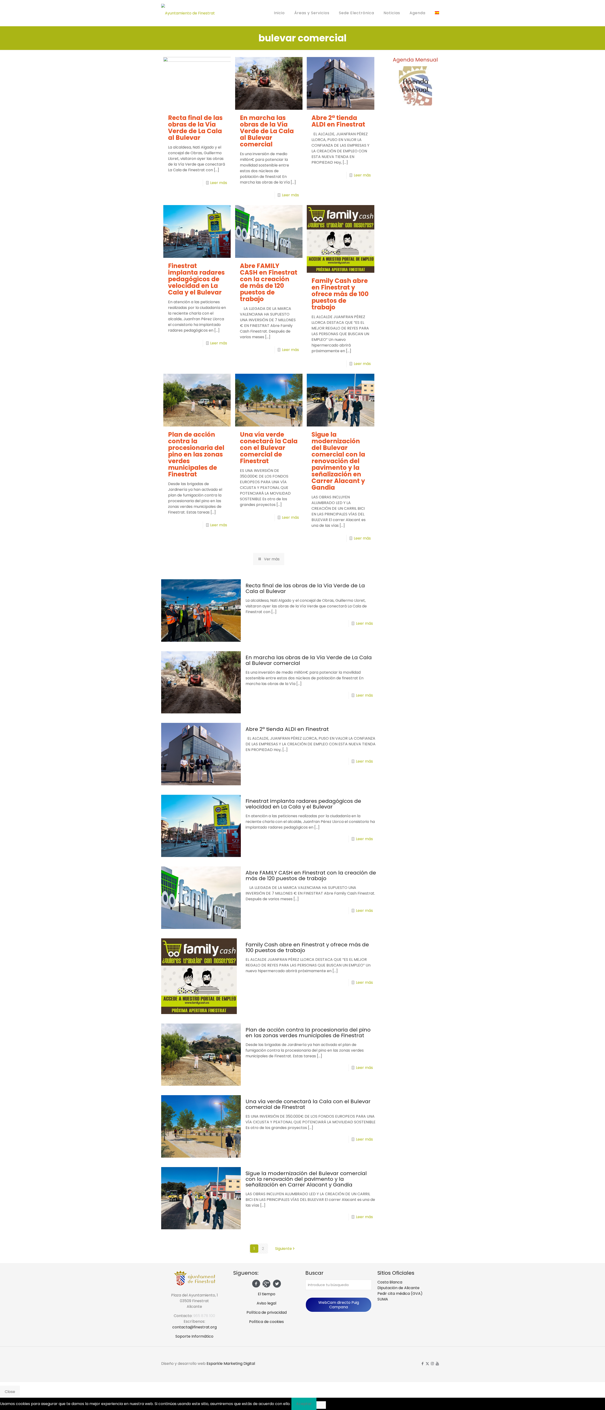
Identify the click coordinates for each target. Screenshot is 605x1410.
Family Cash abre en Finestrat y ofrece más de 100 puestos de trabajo (340, 294)
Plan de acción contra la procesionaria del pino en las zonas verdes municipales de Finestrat (196, 454)
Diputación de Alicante (398, 1288)
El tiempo (266, 1294)
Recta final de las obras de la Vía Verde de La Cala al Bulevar (195, 128)
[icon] (437, 1363)
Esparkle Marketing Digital (231, 1363)
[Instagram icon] (432, 1363)
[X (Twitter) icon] (427, 1363)
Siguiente (283, 1248)
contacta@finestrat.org (194, 1327)
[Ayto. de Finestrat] (188, 13)
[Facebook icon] (422, 1363)
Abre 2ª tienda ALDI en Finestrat (338, 121)
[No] (321, 1405)
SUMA (382, 1299)
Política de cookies (266, 1321)
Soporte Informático (194, 1336)
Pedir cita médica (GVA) (400, 1293)
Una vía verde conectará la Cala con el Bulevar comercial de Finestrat (269, 447)
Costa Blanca (389, 1282)
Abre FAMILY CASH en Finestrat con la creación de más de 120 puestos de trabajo (268, 282)
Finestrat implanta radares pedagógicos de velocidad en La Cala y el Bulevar (196, 279)
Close (10, 1391)
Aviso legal (266, 1303)
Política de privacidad (266, 1312)
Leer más (218, 182)
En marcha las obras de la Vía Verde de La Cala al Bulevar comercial (267, 131)
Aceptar (304, 1403)
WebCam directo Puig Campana (338, 1305)
